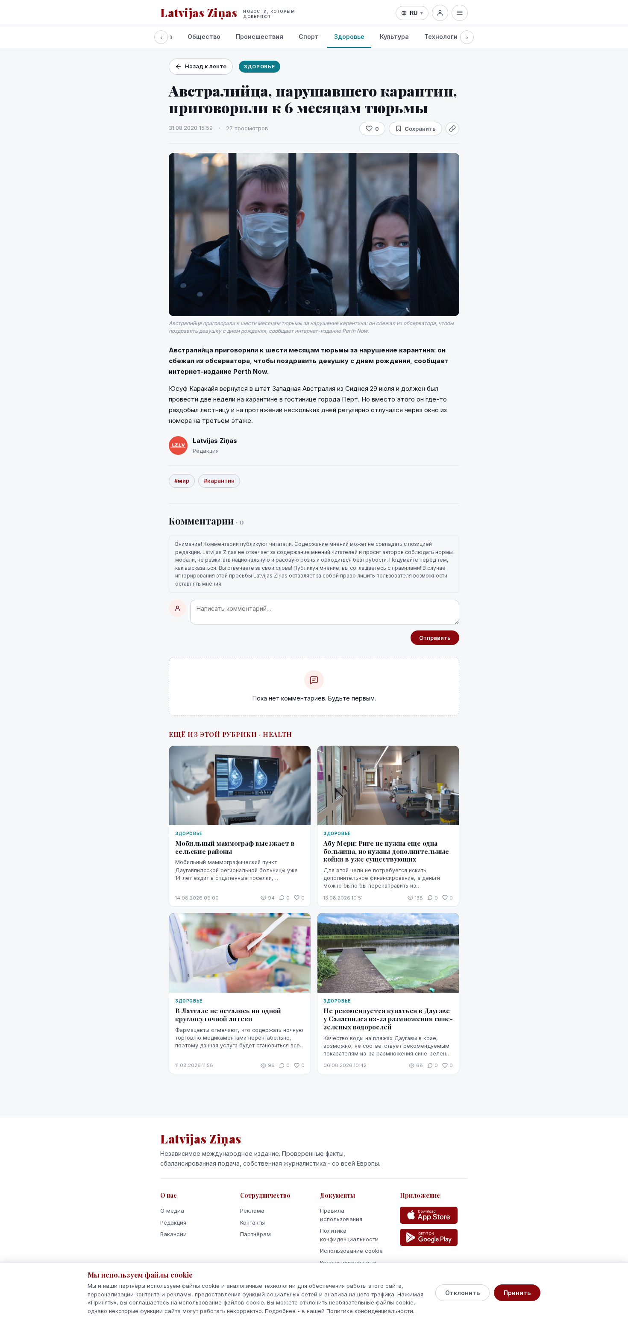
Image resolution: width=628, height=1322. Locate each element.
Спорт (309, 36)
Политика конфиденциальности (349, 1235)
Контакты (252, 1222)
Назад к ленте (205, 66)
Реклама (252, 1210)
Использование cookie (351, 1250)
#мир (181, 480)
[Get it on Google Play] (429, 1237)
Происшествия (259, 36)
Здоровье (349, 36)
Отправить (435, 637)
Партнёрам (255, 1234)
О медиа (172, 1210)
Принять (517, 1292)
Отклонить (462, 1292)
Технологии (442, 36)
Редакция (173, 1222)
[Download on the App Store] (429, 1215)
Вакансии (173, 1234)
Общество (204, 36)
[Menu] (460, 13)
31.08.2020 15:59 (191, 127)
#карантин (219, 480)
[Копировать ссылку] (452, 128)
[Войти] (440, 13)
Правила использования (341, 1214)
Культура (394, 36)
